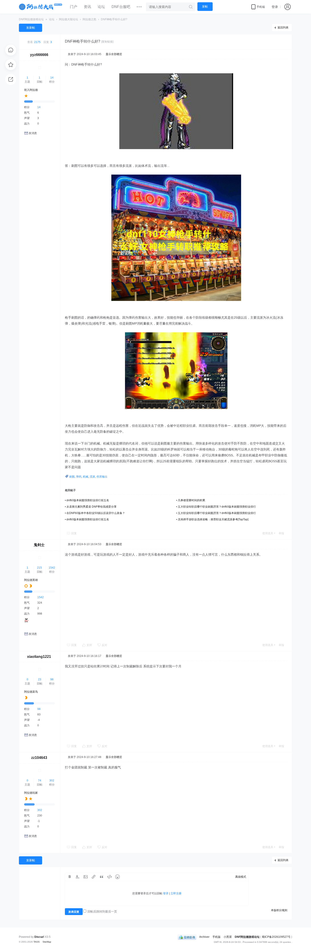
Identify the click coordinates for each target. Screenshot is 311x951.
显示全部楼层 (114, 54)
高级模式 (240, 876)
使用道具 (267, 533)
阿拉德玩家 (31, 792)
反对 (104, 645)
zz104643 (39, 758)
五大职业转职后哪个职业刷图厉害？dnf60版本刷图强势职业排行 (217, 506)
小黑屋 (228, 936)
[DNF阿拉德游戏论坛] (41, 6)
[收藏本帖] (10, 64)
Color (77, 877)
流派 (92, 476)
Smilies (117, 877)
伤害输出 (102, 476)
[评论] (10, 50)
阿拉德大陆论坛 (68, 19)
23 (39, 679)
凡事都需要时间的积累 (191, 500)
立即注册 (176, 893)
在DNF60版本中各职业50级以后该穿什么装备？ (95, 513)
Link (93, 877)
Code (109, 877)
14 (52, 77)
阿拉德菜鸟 (31, 691)
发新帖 (30, 27)
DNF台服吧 (121, 7)
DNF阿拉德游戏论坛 (31, 19)
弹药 (79, 476)
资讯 (87, 7)
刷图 (72, 476)
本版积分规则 (279, 910)
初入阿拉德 (31, 90)
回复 (74, 533)
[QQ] (187, 936)
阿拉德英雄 (31, 580)
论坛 (101, 7)
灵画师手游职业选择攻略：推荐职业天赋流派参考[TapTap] (213, 519)
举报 (281, 533)
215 (39, 567)
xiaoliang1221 (39, 657)
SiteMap (47, 942)
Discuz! (39, 936)
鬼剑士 (39, 545)
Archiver (204, 936)
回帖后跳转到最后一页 (102, 911)
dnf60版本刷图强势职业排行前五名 (87, 500)
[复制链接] (107, 41)
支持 (90, 645)
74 (39, 780)
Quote (101, 877)
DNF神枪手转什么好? (114, 19)
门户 (73, 7)
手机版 (216, 936)
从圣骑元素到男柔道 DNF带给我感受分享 (91, 506)
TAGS (36, 942)
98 (52, 679)
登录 (275, 7)
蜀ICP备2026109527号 (276, 936)
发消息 (33, 133)
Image (85, 877)
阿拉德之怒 (89, 19)
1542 (52, 567)
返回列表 (283, 27)
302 (51, 780)
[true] (190, 7)
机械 (85, 476)
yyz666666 (39, 55)
